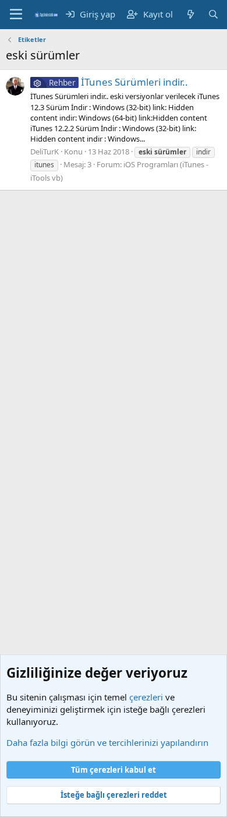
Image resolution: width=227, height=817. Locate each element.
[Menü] (16, 14)
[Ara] (213, 14)
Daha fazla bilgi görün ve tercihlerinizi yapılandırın (107, 742)
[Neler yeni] (190, 14)
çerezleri (146, 697)
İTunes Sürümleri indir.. (118, 82)
